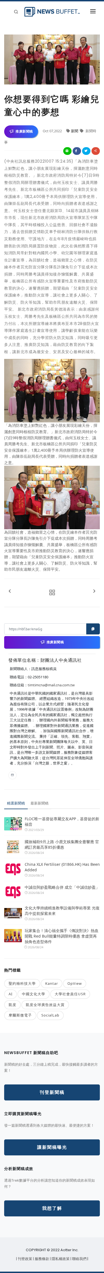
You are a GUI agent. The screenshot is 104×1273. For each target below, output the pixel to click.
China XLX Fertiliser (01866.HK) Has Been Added (62, 867)
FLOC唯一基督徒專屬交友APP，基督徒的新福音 (62, 821)
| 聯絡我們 (78, 1258)
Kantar (51, 983)
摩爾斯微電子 (20, 1015)
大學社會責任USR (70, 993)
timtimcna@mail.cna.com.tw (51, 684)
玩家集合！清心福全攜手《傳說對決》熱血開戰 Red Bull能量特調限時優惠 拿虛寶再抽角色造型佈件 (61, 936)
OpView (74, 983)
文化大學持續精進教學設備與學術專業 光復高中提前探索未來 (62, 910)
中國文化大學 (33, 993)
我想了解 (52, 1208)
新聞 (75, 130)
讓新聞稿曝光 (52, 1147)
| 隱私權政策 (60, 1258)
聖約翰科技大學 (22, 983)
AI (10, 993)
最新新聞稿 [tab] (40, 803)
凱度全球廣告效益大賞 (45, 1004)
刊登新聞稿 (52, 1092)
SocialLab (50, 1015)
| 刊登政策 (24, 1258)
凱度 (12, 1004)
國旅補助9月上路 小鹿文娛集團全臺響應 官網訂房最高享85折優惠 (62, 844)
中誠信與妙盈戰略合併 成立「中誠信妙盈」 (62, 887)
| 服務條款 (41, 1258)
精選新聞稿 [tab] (16, 803)
